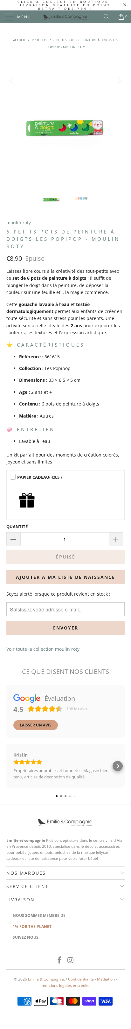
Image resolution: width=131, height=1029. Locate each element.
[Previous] (12, 116)
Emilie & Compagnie (46, 979)
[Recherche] (108, 17)
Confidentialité (81, 979)
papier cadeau (39, 477)
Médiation (106, 979)
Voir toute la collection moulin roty (42, 649)
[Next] (118, 116)
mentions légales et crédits (65, 985)
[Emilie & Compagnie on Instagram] (71, 960)
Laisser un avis (36, 725)
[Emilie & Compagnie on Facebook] (60, 960)
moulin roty (18, 223)
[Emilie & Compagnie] (65, 16)
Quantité (17, 526)
